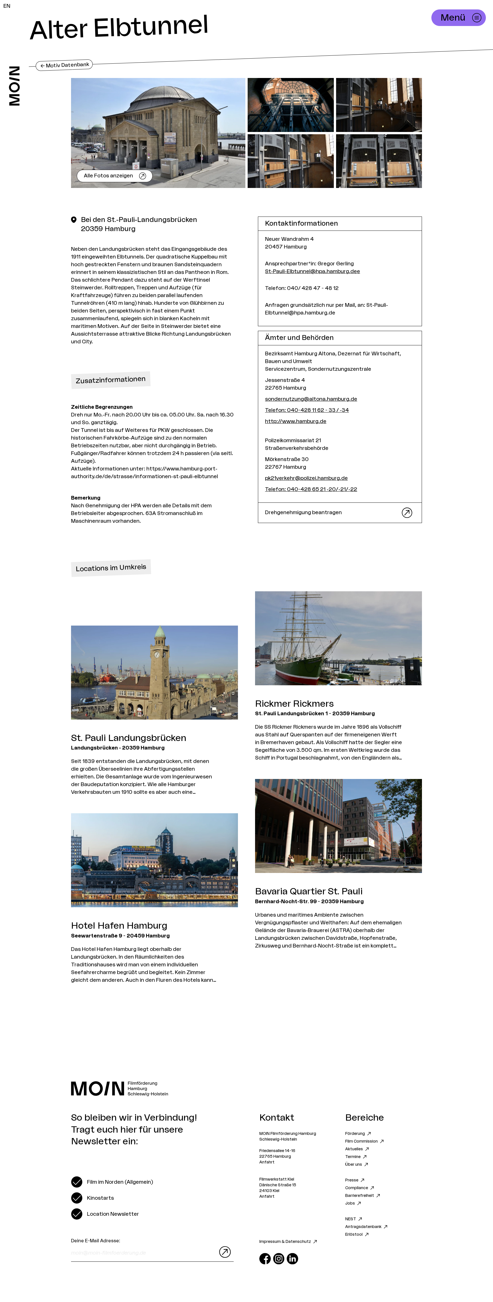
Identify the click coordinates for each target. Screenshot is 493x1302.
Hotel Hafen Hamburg (119, 925)
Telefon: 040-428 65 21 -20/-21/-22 (311, 489)
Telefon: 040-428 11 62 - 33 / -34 (307, 410)
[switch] (112, 1182)
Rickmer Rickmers (294, 703)
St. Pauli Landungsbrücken (128, 738)
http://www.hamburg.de (295, 421)
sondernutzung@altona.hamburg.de (311, 399)
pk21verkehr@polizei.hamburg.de (306, 478)
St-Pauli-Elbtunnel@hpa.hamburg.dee (312, 271)
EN (6, 6)
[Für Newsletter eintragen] (224, 1252)
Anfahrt (266, 1162)
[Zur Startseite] (14, 86)
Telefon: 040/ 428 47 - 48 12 (302, 288)
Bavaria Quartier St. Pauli (309, 891)
